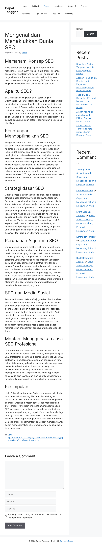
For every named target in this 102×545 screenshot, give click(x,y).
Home (24, 6)
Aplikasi (35, 6)
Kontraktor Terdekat (86, 237)
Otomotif (72, 6)
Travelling (69, 13)
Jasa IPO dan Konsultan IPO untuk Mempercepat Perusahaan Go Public (86, 101)
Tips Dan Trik (41, 13)
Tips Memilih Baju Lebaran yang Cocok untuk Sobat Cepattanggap (35, 437)
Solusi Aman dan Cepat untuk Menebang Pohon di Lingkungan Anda (85, 223)
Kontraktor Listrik (84, 190)
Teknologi (26, 13)
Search (79, 29)
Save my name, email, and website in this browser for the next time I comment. (35, 516)
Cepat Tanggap (12, 10)
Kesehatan (58, 6)
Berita (46, 6)
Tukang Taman (83, 169)
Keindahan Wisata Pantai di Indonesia (23, 440)
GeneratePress (66, 541)
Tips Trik (56, 13)
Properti (84, 6)
